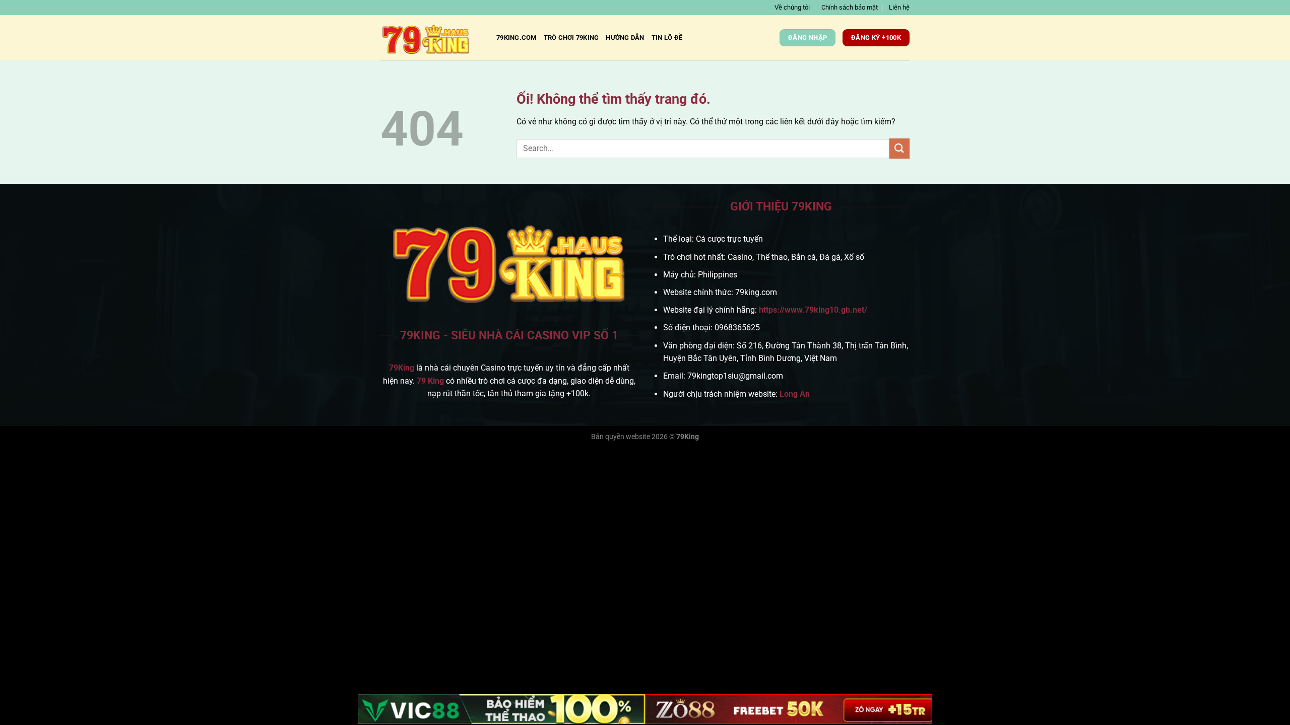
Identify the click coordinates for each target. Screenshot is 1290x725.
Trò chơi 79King (571, 37)
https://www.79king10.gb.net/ (813, 310)
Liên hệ (899, 7)
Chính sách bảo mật (849, 7)
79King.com (516, 37)
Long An (795, 394)
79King (401, 368)
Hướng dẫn (625, 37)
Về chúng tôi (792, 7)
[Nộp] (899, 148)
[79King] (430, 37)
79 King (430, 381)
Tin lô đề (667, 37)
